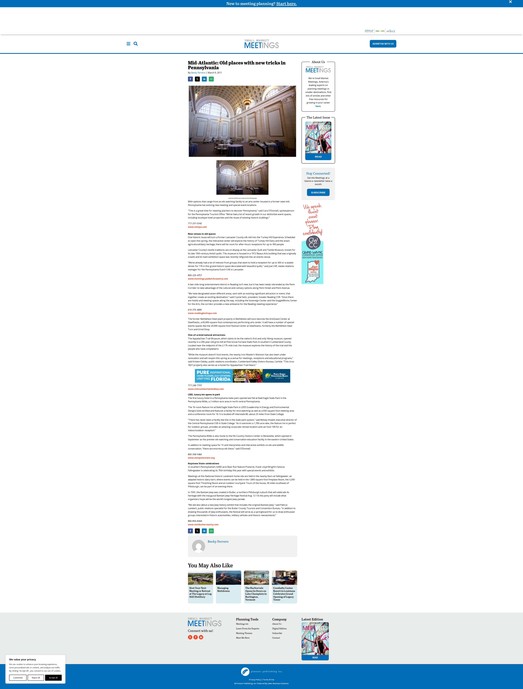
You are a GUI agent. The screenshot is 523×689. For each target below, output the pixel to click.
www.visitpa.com (197, 226)
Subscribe (277, 633)
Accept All (53, 677)
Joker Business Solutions (278, 683)
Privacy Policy (255, 679)
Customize (18, 677)
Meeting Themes (244, 633)
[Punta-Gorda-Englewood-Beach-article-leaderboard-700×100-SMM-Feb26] (242, 381)
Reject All (36, 677)
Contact (276, 637)
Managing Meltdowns (223, 589)
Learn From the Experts (247, 628)
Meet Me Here (243, 637)
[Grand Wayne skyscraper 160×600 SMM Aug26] (312, 283)
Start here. (286, 3)
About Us (276, 623)
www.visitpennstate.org (201, 457)
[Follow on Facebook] (195, 637)
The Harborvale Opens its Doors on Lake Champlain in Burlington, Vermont (256, 593)
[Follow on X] (190, 637)
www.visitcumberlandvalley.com (206, 388)
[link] (190, 79)
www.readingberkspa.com (202, 313)
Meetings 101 (242, 623)
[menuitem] (128, 44)
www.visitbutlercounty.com (203, 524)
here (318, 106)
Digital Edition (279, 628)
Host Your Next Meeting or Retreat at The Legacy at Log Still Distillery (200, 592)
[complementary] (35, 669)
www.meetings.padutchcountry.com (208, 278)
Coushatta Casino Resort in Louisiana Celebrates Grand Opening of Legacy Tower (284, 593)
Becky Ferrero (198, 72)
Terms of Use (268, 679)
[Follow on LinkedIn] (201, 637)
